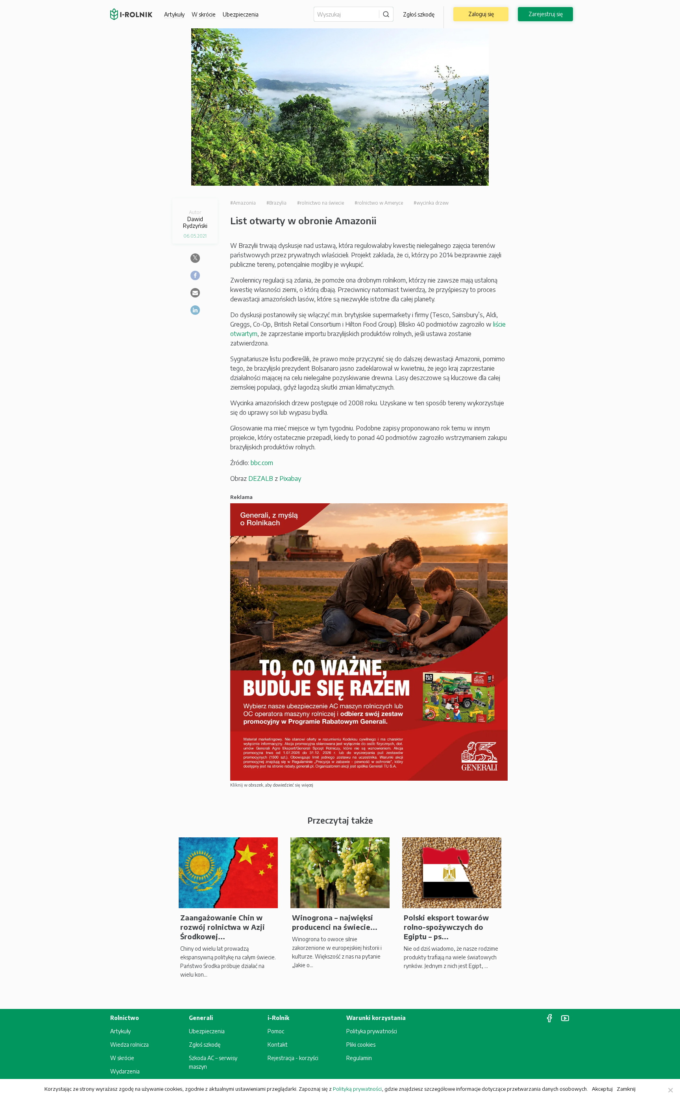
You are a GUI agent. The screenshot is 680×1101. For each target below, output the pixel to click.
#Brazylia (276, 203)
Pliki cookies (360, 1044)
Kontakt (278, 1044)
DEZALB (260, 478)
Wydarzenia (125, 1071)
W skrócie (204, 14)
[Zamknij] (670, 1090)
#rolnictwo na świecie (320, 203)
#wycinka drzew (431, 203)
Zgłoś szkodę (418, 14)
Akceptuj (602, 1088)
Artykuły (174, 14)
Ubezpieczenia (207, 1031)
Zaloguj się (481, 14)
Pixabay (290, 478)
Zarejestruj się (545, 14)
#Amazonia (243, 203)
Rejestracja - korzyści (293, 1058)
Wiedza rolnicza (129, 1044)
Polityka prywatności (371, 1031)
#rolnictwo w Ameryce (379, 203)
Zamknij (626, 1088)
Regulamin (359, 1058)
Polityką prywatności (357, 1089)
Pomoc (276, 1031)
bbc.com (262, 463)
